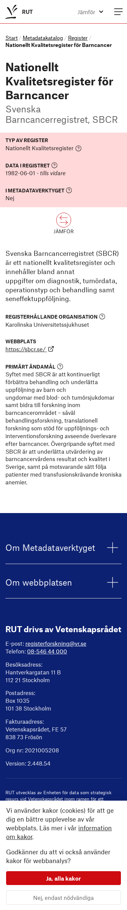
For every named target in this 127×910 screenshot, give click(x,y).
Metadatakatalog (43, 37)
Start (11, 37)
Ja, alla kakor (63, 878)
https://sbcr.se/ (25, 349)
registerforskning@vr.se (55, 643)
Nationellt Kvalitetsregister (39, 147)
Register (78, 37)
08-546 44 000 (47, 651)
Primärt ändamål (30, 366)
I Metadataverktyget (34, 190)
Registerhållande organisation (51, 317)
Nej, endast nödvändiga (63, 897)
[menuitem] (17, 12)
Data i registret (27, 165)
